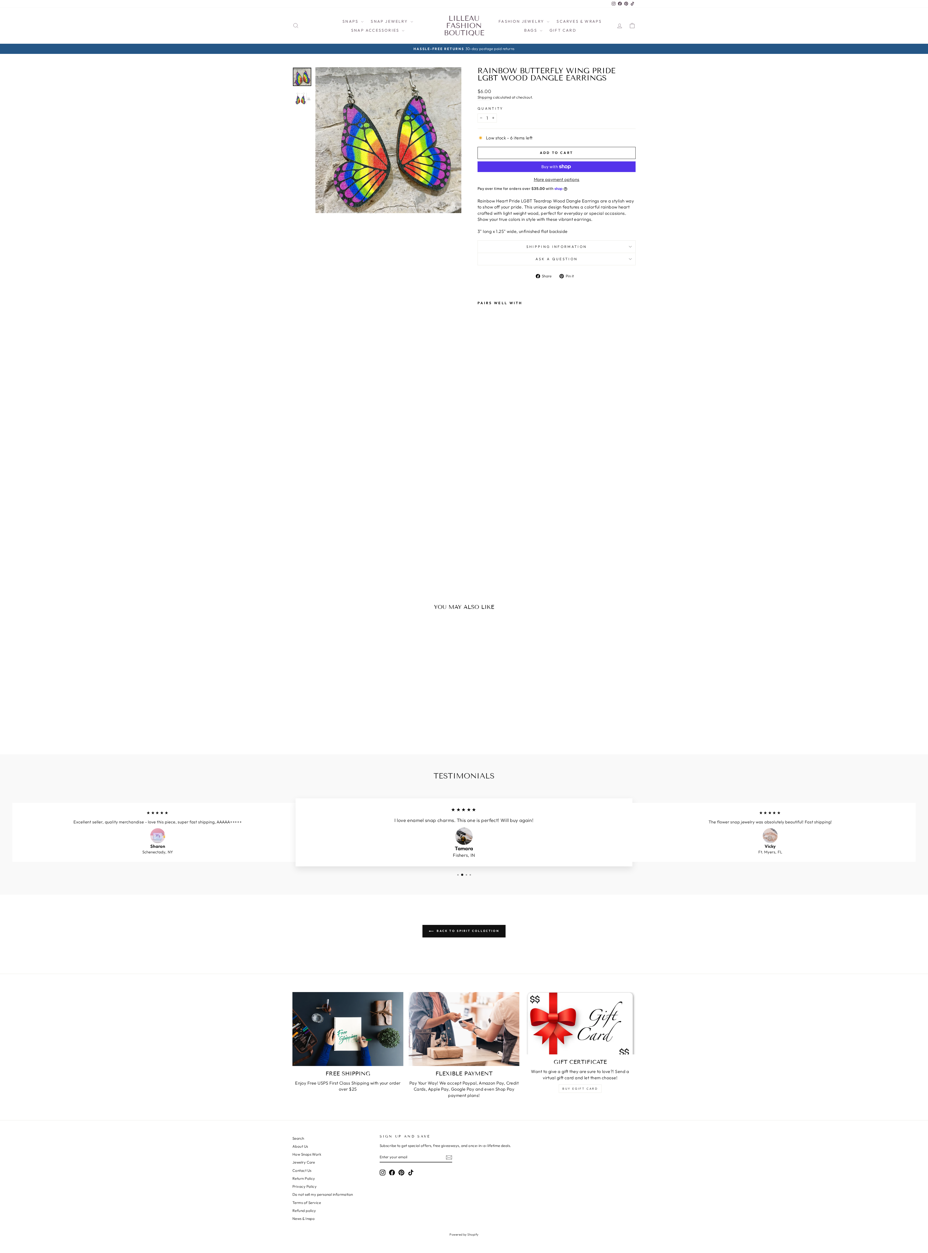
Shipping (485, 97)
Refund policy (304, 1210)
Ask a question (557, 259)
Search (298, 1138)
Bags (531, 30)
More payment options (557, 179)
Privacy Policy (304, 1186)
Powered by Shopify (464, 1234)
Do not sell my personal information (322, 1194)
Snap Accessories (376, 30)
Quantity (490, 108)
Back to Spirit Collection (467, 931)
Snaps (351, 21)
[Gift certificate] (580, 1023)
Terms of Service (306, 1202)
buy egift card (580, 1088)
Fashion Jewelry (522, 21)
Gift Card (563, 30)
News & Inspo (303, 1218)
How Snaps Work (306, 1154)
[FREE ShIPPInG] (347, 1029)
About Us (300, 1146)
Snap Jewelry (390, 21)
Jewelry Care (303, 1162)
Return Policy (303, 1178)
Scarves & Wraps (579, 21)
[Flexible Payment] (464, 1029)
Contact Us (302, 1170)
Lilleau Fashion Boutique (464, 25)
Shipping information (556, 247)
